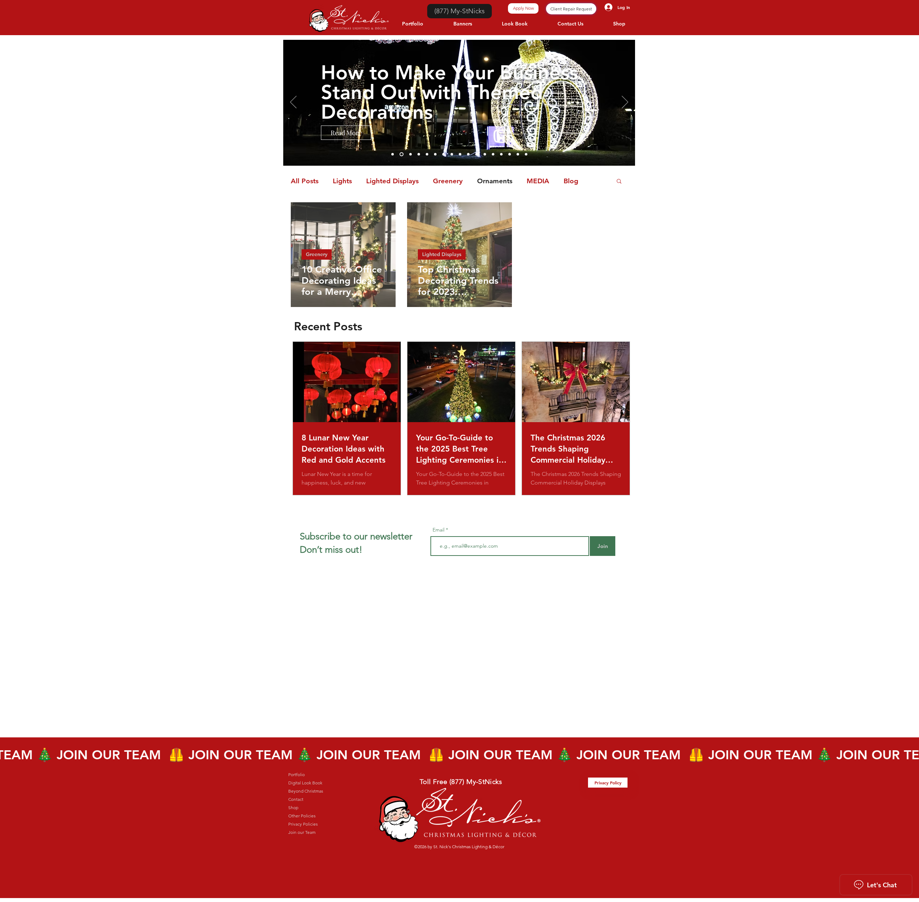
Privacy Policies (303, 824)
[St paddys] (418, 154)
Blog (571, 181)
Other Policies (302, 815)
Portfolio (296, 774)
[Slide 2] (501, 154)
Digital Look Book (305, 782)
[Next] (625, 102)
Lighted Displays (392, 181)
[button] (619, 181)
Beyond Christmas (305, 791)
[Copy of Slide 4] (476, 154)
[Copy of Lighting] (401, 154)
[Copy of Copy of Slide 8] (427, 154)
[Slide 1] (509, 154)
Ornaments (494, 181)
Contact (295, 799)
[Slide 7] (468, 154)
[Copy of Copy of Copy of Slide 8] (435, 154)
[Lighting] (410, 154)
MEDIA (538, 181)
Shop (293, 807)
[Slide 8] (460, 154)
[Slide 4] (485, 154)
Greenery (448, 181)
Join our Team (302, 832)
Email (439, 529)
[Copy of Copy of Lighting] (392, 154)
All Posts (304, 181)
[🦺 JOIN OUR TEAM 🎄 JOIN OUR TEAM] (459, 754)
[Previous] (293, 102)
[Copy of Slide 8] (443, 154)
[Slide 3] (493, 154)
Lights (342, 181)
